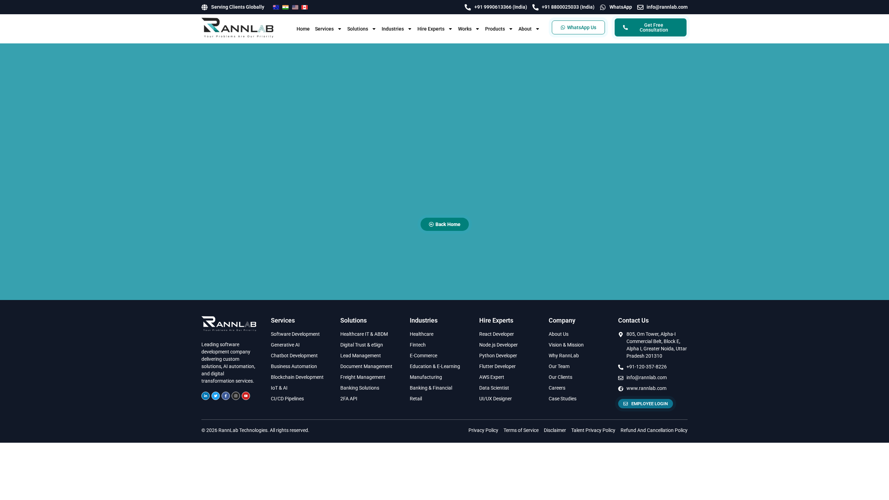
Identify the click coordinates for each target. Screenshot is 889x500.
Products (495, 29)
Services (324, 29)
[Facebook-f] (226, 396)
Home (303, 29)
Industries (393, 29)
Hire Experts (430, 29)
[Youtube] (246, 396)
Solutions (357, 29)
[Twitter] (215, 396)
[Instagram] (236, 396)
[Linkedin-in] (205, 396)
